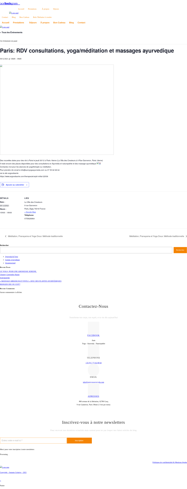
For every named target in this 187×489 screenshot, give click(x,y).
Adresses (93, 396)
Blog (14, 17)
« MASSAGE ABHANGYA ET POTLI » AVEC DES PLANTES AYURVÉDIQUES (30, 281)
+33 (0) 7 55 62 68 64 (93, 363)
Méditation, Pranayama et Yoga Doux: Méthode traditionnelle (35, 236)
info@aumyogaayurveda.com (93, 382)
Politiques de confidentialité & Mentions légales (170, 462)
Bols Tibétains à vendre (42, 17)
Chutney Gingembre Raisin (9, 275)
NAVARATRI (5, 278)
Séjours (56, 9)
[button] (19, 23)
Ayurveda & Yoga (11, 257)
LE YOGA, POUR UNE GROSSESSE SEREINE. (18, 271)
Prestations (32, 9)
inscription (79, 440)
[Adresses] (93, 389)
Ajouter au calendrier (15, 184)
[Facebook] (93, 328)
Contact (5, 17)
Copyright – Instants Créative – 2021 (13, 472)
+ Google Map (30, 212)
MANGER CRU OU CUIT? (10, 284)
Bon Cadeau (24, 17)
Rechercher (4, 245)
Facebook (93, 335)
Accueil (21, 9)
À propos (45, 9)
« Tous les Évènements (11, 32)
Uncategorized (10, 263)
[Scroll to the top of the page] (0, 477)
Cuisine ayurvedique (12, 260)
